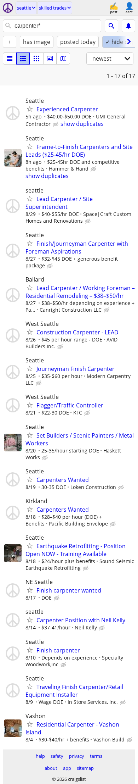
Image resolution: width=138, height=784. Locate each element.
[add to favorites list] (29, 109)
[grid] (36, 58)
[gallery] (50, 58)
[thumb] (23, 58)
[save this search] (128, 26)
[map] (63, 58)
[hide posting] (56, 124)
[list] (9, 58)
